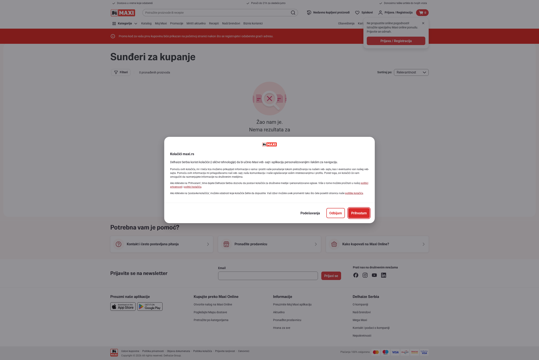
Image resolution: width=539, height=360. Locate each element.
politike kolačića (354, 193)
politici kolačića (192, 186)
